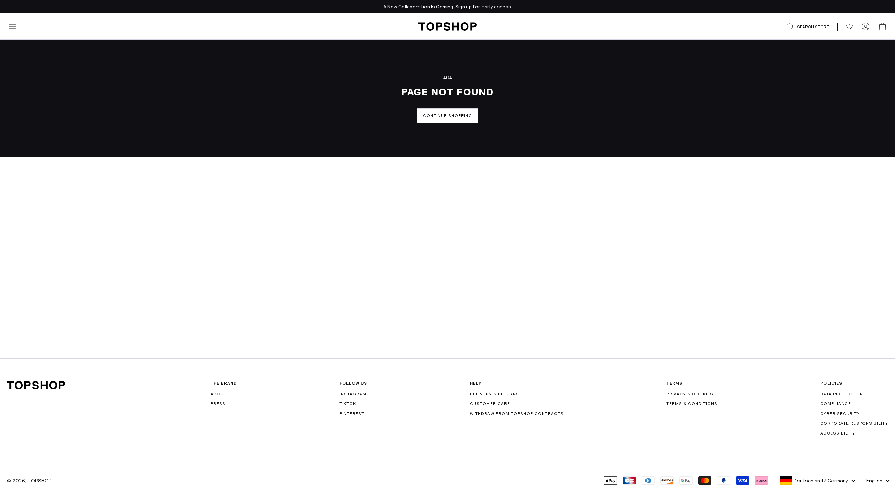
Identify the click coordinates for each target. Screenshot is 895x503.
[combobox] (818, 481)
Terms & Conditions (691, 404)
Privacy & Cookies (689, 394)
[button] (812, 27)
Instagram (352, 394)
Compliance (835, 404)
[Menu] (12, 26)
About (218, 394)
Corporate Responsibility (854, 423)
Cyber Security (840, 413)
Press (217, 404)
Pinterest (351, 413)
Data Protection (841, 394)
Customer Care (490, 404)
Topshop (39, 481)
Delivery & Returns (494, 394)
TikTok (347, 404)
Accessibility (837, 433)
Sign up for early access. (483, 6)
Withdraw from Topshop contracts (517, 413)
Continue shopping (447, 115)
